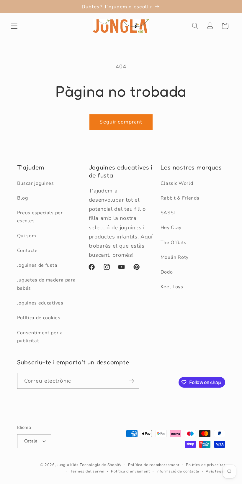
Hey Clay (171, 227)
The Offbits (174, 242)
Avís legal (215, 471)
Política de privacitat (205, 464)
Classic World (177, 183)
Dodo (167, 272)
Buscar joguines (35, 183)
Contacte (27, 250)
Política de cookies (38, 318)
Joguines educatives (40, 303)
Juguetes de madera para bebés (46, 284)
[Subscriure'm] (131, 381)
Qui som (26, 236)
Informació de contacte (178, 471)
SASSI (168, 213)
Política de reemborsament (153, 464)
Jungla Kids (68, 464)
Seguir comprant (120, 121)
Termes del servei (87, 471)
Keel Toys (172, 287)
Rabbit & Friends (180, 198)
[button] (14, 25)
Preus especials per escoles (40, 217)
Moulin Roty (175, 257)
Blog (22, 198)
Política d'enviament (130, 471)
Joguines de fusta (37, 265)
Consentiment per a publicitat (40, 337)
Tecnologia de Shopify (101, 464)
